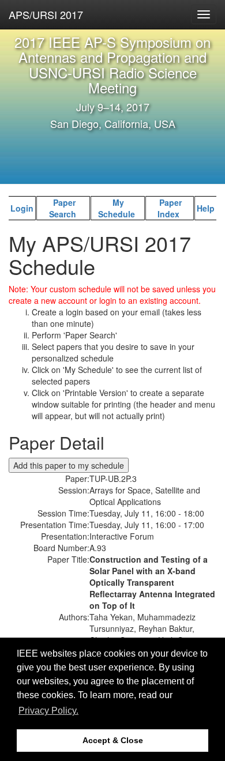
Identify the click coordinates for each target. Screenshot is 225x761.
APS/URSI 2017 (46, 14)
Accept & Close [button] (112, 740)
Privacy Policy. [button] (48, 710)
